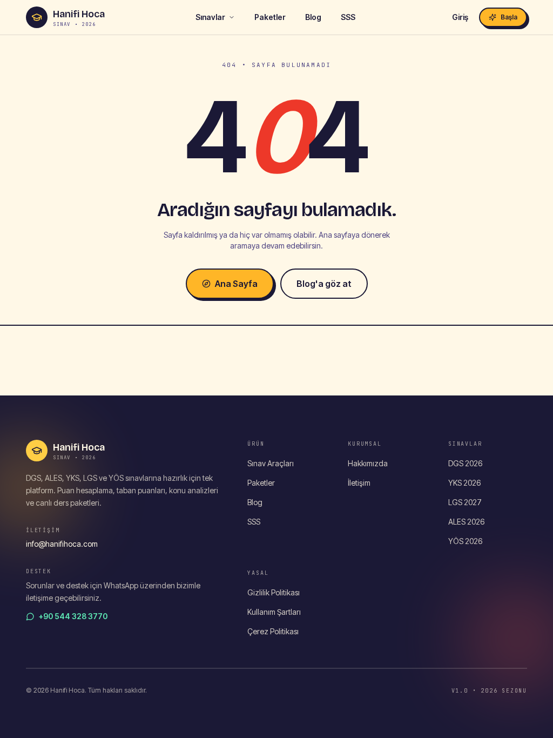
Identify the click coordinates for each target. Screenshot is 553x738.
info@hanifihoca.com (62, 543)
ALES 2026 (466, 521)
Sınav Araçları (270, 463)
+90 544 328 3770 (73, 616)
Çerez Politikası (273, 631)
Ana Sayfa (236, 283)
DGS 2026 (465, 463)
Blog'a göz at (324, 283)
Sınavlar (210, 17)
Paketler (270, 17)
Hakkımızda (368, 463)
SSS (348, 17)
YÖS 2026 (465, 541)
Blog (313, 17)
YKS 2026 (464, 482)
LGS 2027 (465, 502)
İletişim (359, 482)
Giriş (460, 17)
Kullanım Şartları (274, 611)
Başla (509, 17)
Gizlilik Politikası (273, 592)
